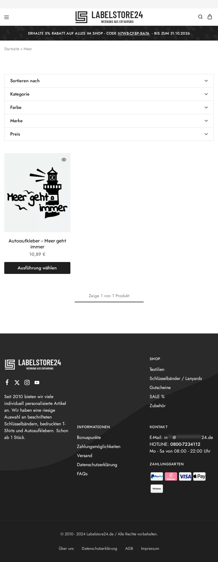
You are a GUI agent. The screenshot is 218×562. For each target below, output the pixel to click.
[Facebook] (7, 383)
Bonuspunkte (89, 437)
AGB (129, 548)
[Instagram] (27, 383)
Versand (84, 455)
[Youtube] (37, 383)
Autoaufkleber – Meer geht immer (37, 244)
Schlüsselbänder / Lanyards (176, 378)
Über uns (66, 548)
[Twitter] (17, 383)
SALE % (157, 396)
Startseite (11, 49)
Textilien (157, 369)
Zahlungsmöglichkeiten (98, 446)
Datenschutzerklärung (97, 464)
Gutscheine (160, 387)
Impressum (150, 548)
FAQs (82, 473)
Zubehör (157, 405)
